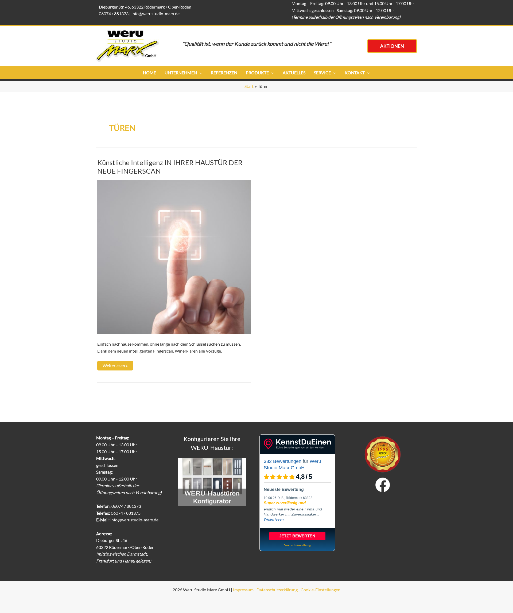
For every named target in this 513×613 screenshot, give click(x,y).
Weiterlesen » (115, 364)
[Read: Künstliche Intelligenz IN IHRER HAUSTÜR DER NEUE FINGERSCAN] (174, 256)
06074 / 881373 (114, 13)
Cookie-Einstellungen (320, 589)
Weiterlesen (274, 519)
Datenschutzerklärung (277, 589)
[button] (392, 46)
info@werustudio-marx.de (155, 13)
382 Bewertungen (282, 461)
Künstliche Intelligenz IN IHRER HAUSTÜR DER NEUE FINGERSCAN (170, 166)
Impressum (243, 589)
